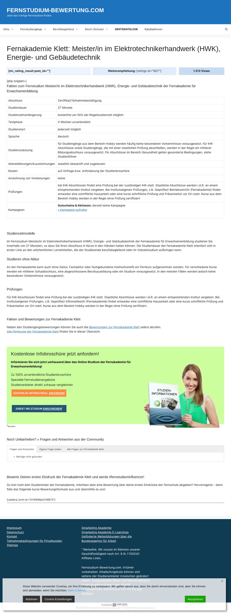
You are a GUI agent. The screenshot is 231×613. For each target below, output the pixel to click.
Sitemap (12, 545)
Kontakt (12, 536)
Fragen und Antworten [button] (22, 449)
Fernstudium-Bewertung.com (55, 10)
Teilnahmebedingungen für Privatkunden (34, 541)
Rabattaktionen (154, 29)
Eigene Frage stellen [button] (50, 449)
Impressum (14, 528)
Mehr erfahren (77, 590)
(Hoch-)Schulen (94, 29)
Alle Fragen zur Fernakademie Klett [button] (85, 449)
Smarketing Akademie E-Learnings (105, 532)
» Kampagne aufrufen (72, 210)
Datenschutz (15, 532)
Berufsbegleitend (63, 29)
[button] (226, 29)
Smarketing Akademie (96, 528)
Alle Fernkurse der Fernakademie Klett (33, 331)
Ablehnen (31, 599)
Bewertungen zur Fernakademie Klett (114, 327)
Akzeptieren (195, 599)
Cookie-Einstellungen (58, 599)
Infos (6, 29)
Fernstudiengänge (31, 29)
